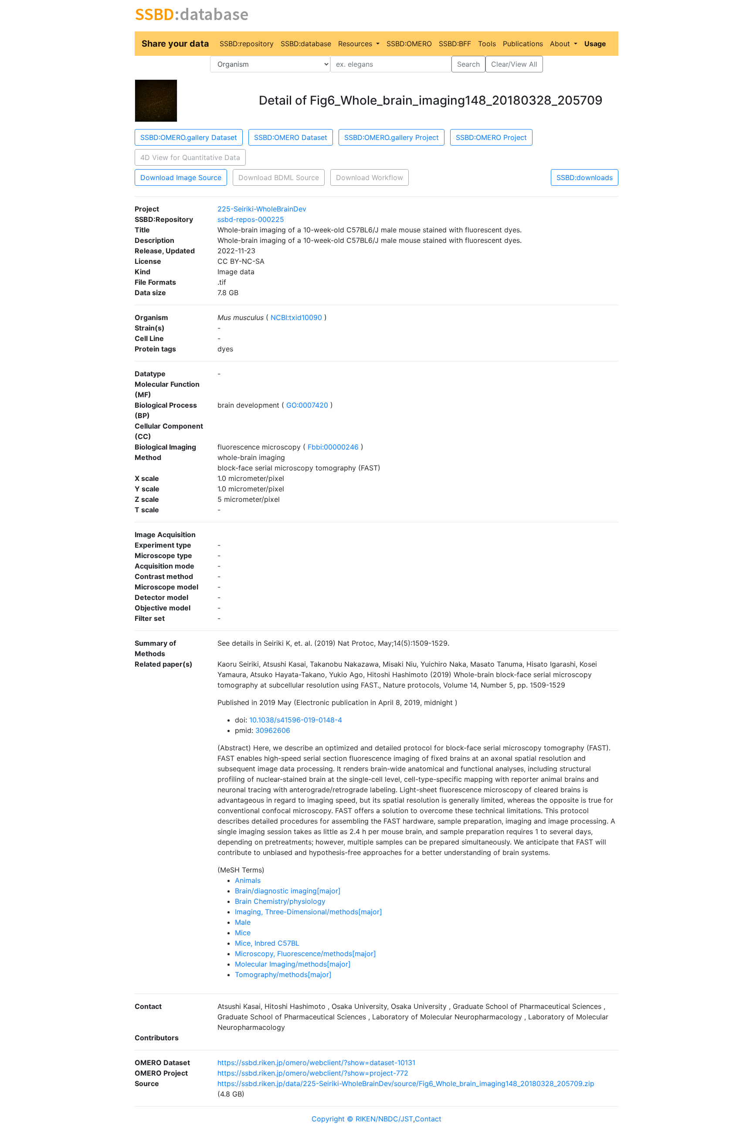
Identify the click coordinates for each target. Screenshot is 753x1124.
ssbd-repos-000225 (250, 219)
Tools (487, 43)
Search (468, 64)
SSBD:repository (247, 43)
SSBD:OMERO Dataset (290, 137)
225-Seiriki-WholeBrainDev (261, 208)
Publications (523, 43)
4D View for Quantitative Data (190, 157)
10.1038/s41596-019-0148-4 (295, 719)
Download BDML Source (278, 177)
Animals (248, 880)
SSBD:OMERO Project (491, 137)
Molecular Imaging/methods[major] (293, 964)
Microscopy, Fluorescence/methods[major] (305, 953)
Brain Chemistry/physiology (280, 901)
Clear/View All (514, 64)
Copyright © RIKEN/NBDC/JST (362, 1118)
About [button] (561, 43)
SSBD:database (306, 43)
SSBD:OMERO (409, 43)
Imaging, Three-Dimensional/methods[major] (308, 911)
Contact (428, 1118)
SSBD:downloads (584, 177)
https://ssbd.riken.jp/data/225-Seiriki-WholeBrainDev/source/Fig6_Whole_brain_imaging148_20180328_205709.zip (405, 1083)
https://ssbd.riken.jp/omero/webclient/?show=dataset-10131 (316, 1062)
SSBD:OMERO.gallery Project (391, 137)
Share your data (175, 43)
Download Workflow (369, 177)
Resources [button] (356, 43)
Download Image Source (180, 177)
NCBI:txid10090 (296, 317)
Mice (243, 932)
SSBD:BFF (455, 43)
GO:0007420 (307, 405)
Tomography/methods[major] (283, 974)
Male (243, 922)
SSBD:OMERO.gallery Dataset (188, 137)
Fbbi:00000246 (333, 447)
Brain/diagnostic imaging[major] (288, 890)
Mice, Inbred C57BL (267, 943)
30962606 (272, 730)
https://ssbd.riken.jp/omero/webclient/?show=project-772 (312, 1073)
